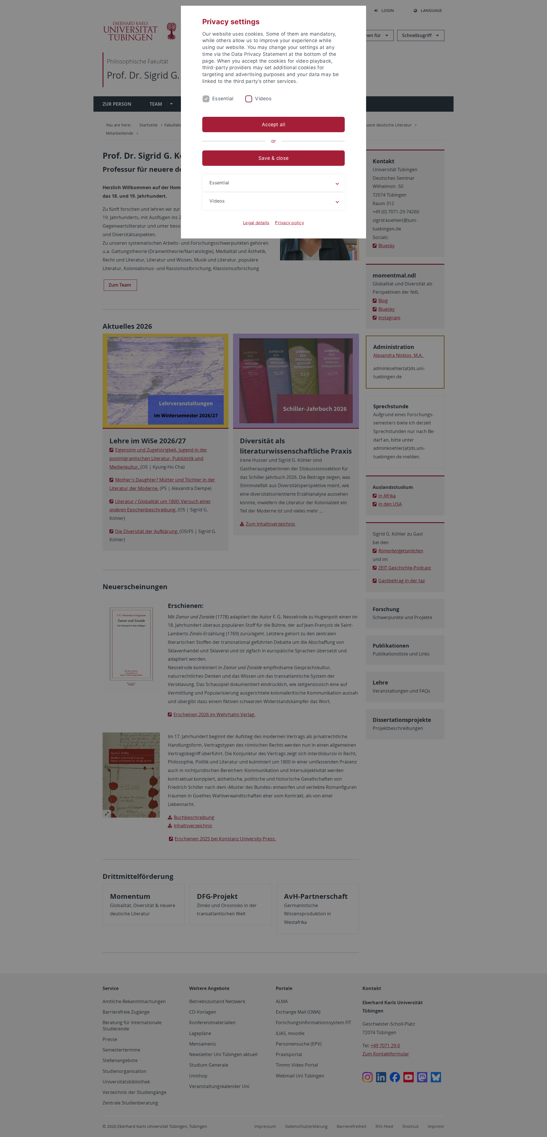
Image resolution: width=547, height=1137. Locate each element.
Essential (222, 98)
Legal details (256, 222)
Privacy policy (289, 222)
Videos (263, 98)
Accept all (273, 124)
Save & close (273, 158)
